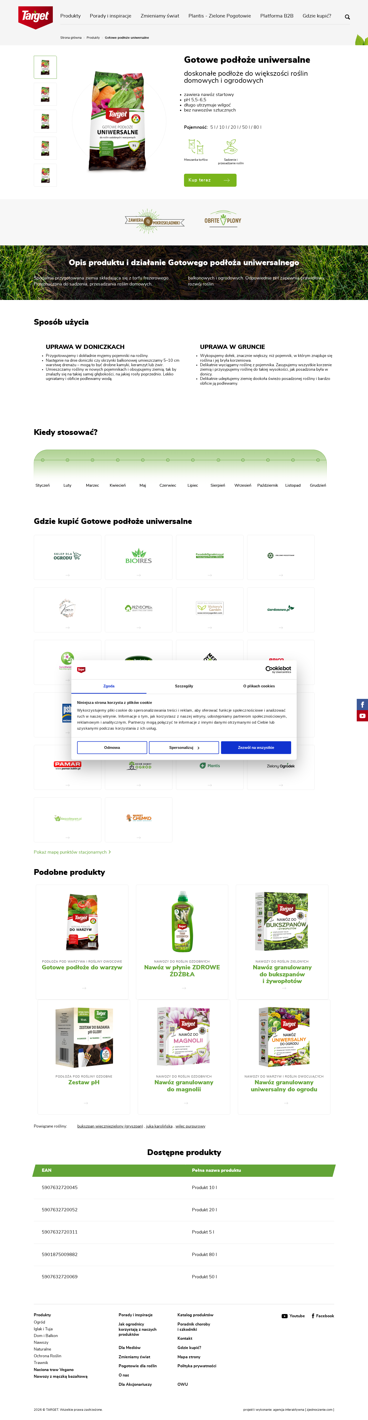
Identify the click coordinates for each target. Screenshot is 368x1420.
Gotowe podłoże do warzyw (82, 968)
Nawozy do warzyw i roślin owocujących (284, 1076)
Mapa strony (188, 1357)
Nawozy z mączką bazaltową (61, 1377)
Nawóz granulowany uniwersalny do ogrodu (284, 1086)
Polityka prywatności (196, 1366)
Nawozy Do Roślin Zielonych (282, 961)
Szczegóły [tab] (184, 686)
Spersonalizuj (181, 747)
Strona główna (71, 37)
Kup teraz (200, 180)
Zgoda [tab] (109, 686)
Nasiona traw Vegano (54, 1370)
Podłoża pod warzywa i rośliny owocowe (82, 961)
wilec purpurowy (190, 1126)
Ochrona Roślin (47, 1356)
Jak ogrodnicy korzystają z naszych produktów (137, 1329)
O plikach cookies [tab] (259, 686)
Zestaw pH (84, 1083)
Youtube (297, 1316)
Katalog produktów (195, 1315)
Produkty (70, 15)
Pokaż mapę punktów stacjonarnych (71, 852)
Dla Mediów (130, 1348)
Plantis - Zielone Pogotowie (220, 15)
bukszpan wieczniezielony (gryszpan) (110, 1126)
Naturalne (42, 1349)
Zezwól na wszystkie (256, 747)
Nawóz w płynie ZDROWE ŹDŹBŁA (182, 971)
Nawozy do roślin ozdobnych (182, 961)
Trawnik (41, 1363)
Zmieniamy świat (160, 15)
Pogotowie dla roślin (138, 1366)
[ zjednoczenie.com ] (319, 1410)
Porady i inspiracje (110, 15)
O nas (124, 1375)
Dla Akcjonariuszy (135, 1384)
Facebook (324, 1316)
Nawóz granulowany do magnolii (183, 1086)
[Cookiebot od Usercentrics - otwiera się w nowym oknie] (269, 669)
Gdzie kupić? (317, 15)
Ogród (39, 1322)
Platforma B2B (276, 15)
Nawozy (41, 1343)
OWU (182, 1384)
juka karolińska (159, 1126)
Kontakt (184, 1339)
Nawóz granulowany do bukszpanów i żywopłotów (282, 974)
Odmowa (112, 747)
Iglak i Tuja (43, 1329)
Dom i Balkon (46, 1336)
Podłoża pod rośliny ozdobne (84, 1076)
